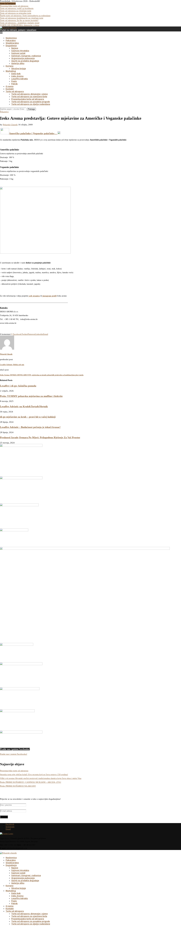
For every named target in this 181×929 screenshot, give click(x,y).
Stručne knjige (18, 68)
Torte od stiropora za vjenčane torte (15, 11)
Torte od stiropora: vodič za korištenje (17, 8)
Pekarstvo (11, 40)
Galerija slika (17, 63)
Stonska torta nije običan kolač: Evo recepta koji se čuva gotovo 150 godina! (34, 774)
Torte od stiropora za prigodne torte (15, 13)
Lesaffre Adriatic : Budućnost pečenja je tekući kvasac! (30, 427)
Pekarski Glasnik (10, 124)
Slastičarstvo (12, 43)
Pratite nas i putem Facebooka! (13, 754)
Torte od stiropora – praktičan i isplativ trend (19, 23)
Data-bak (16, 73)
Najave (14, 48)
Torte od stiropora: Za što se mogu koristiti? (19, 20)
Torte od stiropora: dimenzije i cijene (29, 94)
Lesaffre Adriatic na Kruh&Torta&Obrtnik (24, 406)
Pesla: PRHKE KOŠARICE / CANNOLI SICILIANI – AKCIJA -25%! (30, 782)
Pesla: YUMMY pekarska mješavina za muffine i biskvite (31, 396)
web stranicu (34, 296)
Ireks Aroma (17, 76)
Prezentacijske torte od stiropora (14, 6)
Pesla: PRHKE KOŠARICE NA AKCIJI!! (18, 786)
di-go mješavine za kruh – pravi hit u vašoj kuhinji (28, 416)
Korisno (9, 66)
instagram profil (50, 296)
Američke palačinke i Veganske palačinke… (33, 133)
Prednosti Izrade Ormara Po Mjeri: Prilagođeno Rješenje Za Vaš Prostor (40, 437)
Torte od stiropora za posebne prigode (30, 101)
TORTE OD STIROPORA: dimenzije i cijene (19, 25)
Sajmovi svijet (18, 53)
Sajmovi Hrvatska (20, 50)
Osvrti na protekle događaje (25, 61)
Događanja (11, 45)
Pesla (14, 81)
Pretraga (31, 109)
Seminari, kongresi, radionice (26, 56)
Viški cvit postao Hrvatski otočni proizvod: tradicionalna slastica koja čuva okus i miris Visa (40, 778)
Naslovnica (11, 38)
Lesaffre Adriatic (19, 78)
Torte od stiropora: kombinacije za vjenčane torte (21, 18)
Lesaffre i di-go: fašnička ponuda (18, 385)
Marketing (11, 71)
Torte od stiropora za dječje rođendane (30, 104)
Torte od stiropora (15, 91)
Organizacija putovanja (23, 58)
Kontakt (10, 89)
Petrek (14, 84)
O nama (9, 86)
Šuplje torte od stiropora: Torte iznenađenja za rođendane (25, 15)
